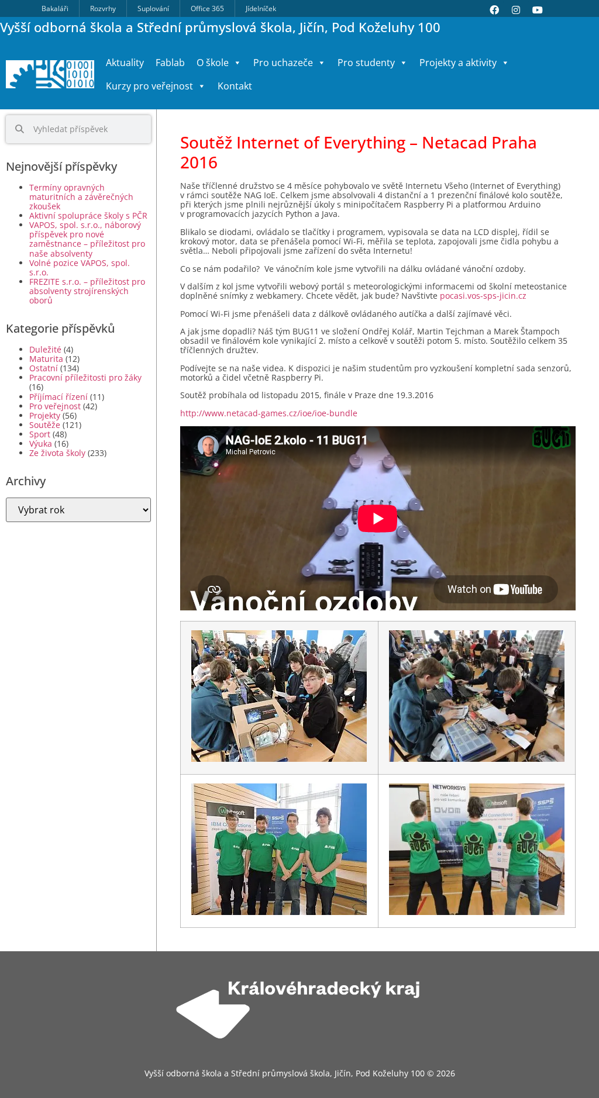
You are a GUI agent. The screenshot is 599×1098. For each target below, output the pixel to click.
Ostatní (43, 368)
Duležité (45, 349)
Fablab (170, 62)
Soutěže (44, 424)
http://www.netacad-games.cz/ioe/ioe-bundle (268, 413)
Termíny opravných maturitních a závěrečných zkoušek (81, 197)
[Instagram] (516, 10)
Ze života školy (57, 452)
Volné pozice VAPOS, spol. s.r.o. (79, 267)
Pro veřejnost (55, 406)
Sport (39, 434)
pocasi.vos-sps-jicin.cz (483, 295)
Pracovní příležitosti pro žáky (85, 377)
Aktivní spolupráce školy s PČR (88, 215)
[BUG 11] (279, 759)
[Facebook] (494, 10)
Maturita (46, 358)
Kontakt (235, 86)
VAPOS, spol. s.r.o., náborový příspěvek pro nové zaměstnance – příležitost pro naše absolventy (87, 238)
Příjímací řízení (58, 396)
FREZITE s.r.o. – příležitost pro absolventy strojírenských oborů (87, 291)
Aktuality (125, 62)
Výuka (40, 443)
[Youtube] (537, 10)
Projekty (44, 415)
